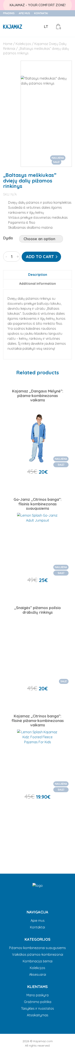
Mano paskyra (37, 995)
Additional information (37, 283)
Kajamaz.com (43, 1041)
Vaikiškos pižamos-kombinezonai (37, 954)
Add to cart (40, 256)
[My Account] (37, 26)
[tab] (37, 274)
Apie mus (24, 13)
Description (37, 274)
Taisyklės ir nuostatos (37, 1008)
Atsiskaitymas (37, 1015)
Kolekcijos (23, 44)
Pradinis (9, 13)
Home (7, 44)
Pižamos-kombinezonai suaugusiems (37, 948)
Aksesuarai (37, 974)
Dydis (8, 238)
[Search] (28, 26)
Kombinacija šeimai (37, 961)
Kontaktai (41, 13)
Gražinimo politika (37, 1002)
